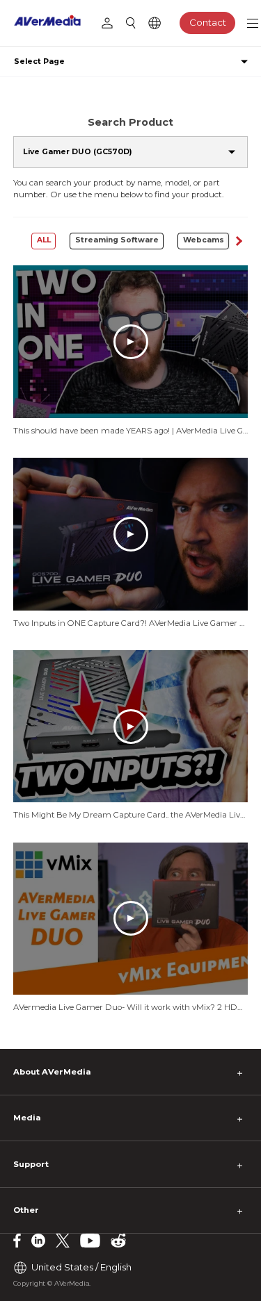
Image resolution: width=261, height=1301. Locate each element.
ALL (44, 240)
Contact (207, 22)
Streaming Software (117, 240)
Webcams (203, 240)
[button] (239, 241)
